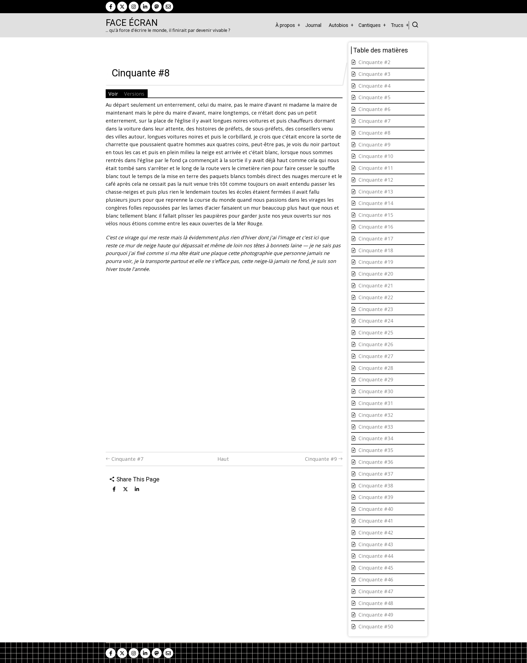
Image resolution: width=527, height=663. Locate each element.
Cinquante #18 (375, 250)
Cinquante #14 (375, 203)
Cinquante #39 (375, 497)
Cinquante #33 (375, 426)
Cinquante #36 (375, 462)
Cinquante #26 (375, 344)
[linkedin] (145, 7)
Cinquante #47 (375, 591)
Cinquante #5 (374, 97)
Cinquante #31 (375, 403)
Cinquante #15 (375, 215)
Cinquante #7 (126, 459)
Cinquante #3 (374, 74)
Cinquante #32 (375, 415)
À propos (285, 25)
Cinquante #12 (375, 179)
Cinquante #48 (375, 603)
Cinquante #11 (375, 168)
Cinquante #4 (374, 85)
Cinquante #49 (375, 614)
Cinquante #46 (375, 579)
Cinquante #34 (375, 438)
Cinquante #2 (374, 62)
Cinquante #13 (375, 191)
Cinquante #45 (375, 567)
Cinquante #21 (375, 285)
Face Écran (132, 23)
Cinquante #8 (374, 132)
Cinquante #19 (375, 262)
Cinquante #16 (375, 226)
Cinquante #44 (375, 556)
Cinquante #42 (375, 532)
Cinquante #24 (375, 320)
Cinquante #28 (375, 368)
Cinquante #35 (375, 450)
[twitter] (122, 7)
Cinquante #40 (375, 509)
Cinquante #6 (374, 109)
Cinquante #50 (375, 626)
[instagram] (134, 7)
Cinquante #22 (375, 297)
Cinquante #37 (375, 473)
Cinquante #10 (375, 156)
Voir (113, 93)
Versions (134, 93)
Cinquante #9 (321, 459)
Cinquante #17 (375, 238)
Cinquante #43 (375, 544)
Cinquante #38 (375, 485)
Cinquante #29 (375, 379)
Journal (313, 25)
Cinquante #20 (375, 273)
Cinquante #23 (375, 309)
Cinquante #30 (375, 391)
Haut (223, 459)
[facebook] (111, 7)
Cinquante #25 (375, 332)
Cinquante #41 (375, 520)
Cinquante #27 (375, 356)
